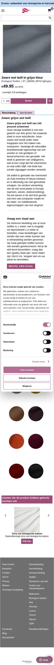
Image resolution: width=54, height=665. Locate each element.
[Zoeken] (50, 18)
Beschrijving (9, 113)
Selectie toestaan (27, 378)
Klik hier (27, 541)
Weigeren (27, 386)
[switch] (47, 333)
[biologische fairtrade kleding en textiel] (26, 10)
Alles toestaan (27, 370)
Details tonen (38, 361)
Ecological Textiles (11, 81)
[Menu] (2, 11)
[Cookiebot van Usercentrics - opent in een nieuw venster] (39, 277)
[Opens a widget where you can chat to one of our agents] (43, 660)
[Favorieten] (49, 101)
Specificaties (26, 113)
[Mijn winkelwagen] (49, 10)
